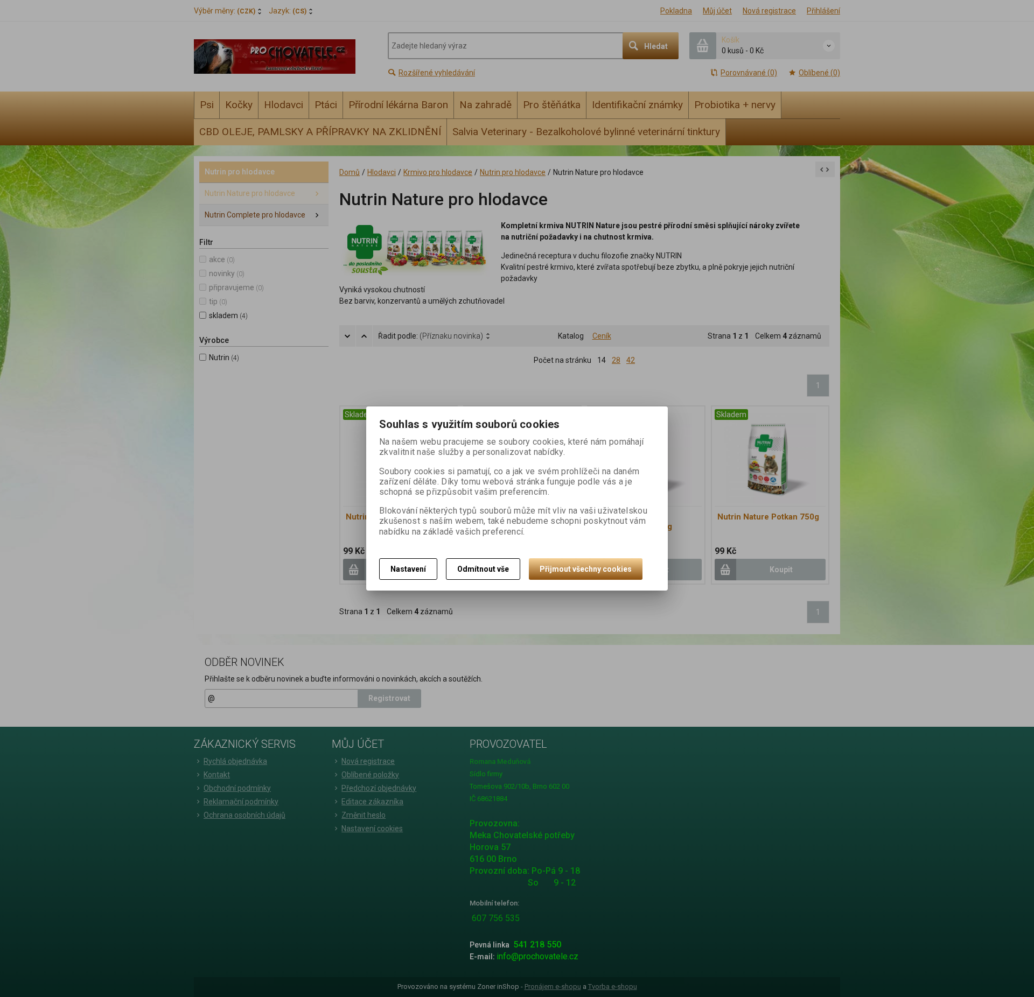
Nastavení (408, 569)
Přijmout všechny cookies (586, 569)
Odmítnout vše (483, 569)
